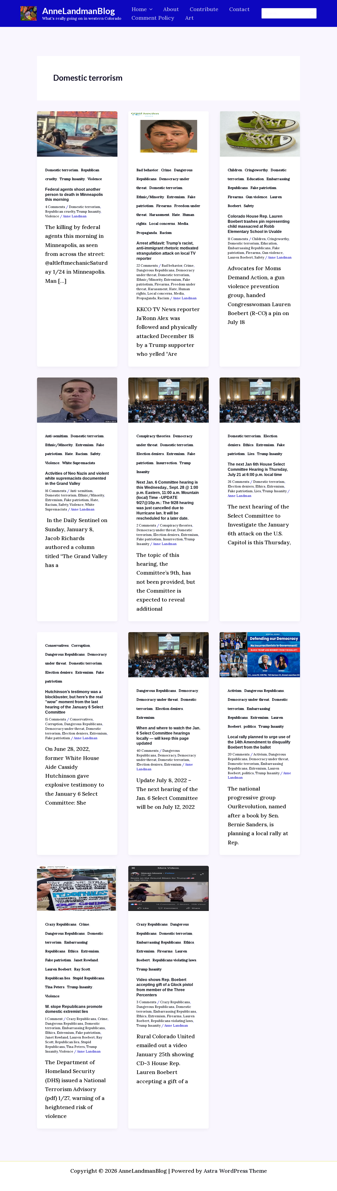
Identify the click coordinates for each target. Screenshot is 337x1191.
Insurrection (166, 463)
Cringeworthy (256, 170)
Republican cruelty (60, 211)
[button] (149, 9)
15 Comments (55, 719)
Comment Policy (152, 17)
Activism (235, 690)
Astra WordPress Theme (235, 1170)
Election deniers (150, 454)
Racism (166, 232)
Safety (249, 206)
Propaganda (146, 232)
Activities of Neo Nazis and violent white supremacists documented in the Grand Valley (77, 478)
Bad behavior (147, 170)
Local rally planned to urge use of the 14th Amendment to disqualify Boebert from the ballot (259, 742)
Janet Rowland (86, 960)
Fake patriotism (263, 188)
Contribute (204, 9)
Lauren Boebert (240, 257)
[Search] (312, 13)
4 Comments (55, 207)
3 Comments (146, 1002)
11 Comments (238, 239)
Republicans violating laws (174, 960)
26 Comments (238, 482)
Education (255, 179)
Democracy (188, 690)
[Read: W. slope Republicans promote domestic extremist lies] (77, 887)
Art (189, 17)
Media (183, 223)
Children (235, 170)
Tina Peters (54, 987)
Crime (166, 170)
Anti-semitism (56, 436)
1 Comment (54, 1019)
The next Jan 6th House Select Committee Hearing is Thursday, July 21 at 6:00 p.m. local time (258, 469)
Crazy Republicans (60, 924)
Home (139, 9)
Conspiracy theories (153, 436)
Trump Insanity (72, 179)
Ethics (248, 445)
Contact (239, 9)
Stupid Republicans (88, 978)
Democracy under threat (156, 530)
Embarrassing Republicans (249, 248)
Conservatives (57, 645)
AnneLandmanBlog (78, 10)
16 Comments (55, 491)
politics (250, 726)
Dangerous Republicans (155, 270)
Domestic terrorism (61, 170)
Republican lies (57, 978)
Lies (250, 454)
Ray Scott (82, 969)
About (171, 9)
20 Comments (239, 754)
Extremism (176, 197)
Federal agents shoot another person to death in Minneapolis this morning (74, 194)
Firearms (163, 206)
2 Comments (146, 525)
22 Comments (147, 266)
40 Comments (147, 751)
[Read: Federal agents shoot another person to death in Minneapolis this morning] (77, 133)
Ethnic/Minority (150, 197)
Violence (95, 179)
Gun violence (256, 197)
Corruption (80, 645)
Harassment (159, 214)
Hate (176, 214)
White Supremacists (78, 463)
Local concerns (162, 223)
